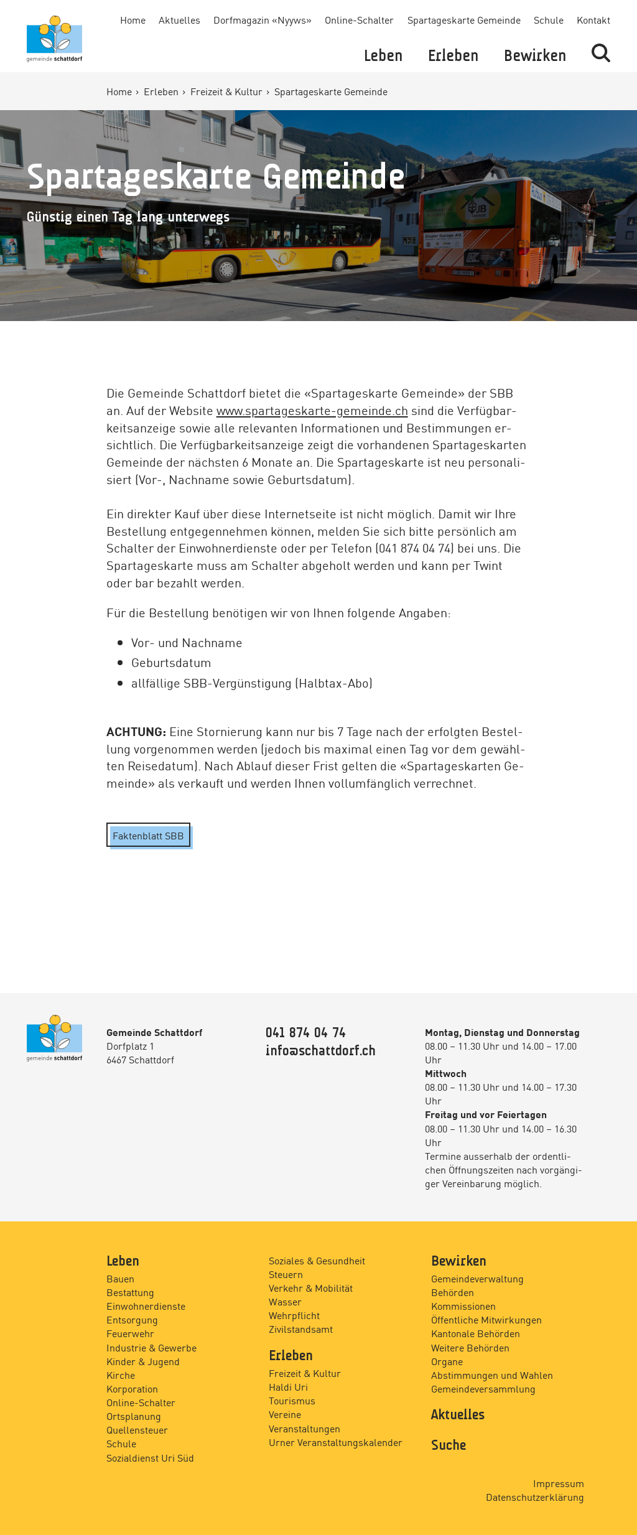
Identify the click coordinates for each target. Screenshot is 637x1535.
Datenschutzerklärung (535, 1496)
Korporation (132, 1388)
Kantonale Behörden (475, 1332)
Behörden (452, 1291)
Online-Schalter (359, 19)
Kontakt (593, 19)
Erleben (453, 57)
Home (133, 19)
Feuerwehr (130, 1332)
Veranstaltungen (304, 1428)
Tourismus (292, 1400)
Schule (549, 19)
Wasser (285, 1301)
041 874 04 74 (306, 1033)
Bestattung (130, 1291)
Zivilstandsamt (301, 1328)
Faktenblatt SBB (148, 835)
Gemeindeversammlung (483, 1388)
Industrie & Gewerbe (151, 1347)
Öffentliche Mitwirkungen (486, 1319)
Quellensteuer (137, 1429)
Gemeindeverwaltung (477, 1278)
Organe (447, 1360)
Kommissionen (463, 1305)
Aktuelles (179, 19)
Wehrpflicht (294, 1314)
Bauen (120, 1278)
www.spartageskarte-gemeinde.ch (312, 409)
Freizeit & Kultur (227, 90)
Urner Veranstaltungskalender (335, 1441)
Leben (383, 57)
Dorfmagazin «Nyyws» (262, 19)
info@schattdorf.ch (321, 1051)
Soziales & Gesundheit (317, 1260)
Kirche (120, 1374)
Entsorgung (132, 1319)
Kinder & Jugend (143, 1360)
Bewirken (535, 57)
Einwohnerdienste (145, 1305)
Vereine (285, 1413)
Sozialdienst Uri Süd (150, 1457)
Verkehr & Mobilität (311, 1287)
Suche (448, 1446)
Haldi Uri (288, 1386)
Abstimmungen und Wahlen (492, 1374)
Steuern (286, 1273)
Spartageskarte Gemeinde (464, 19)
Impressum (558, 1482)
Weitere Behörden (470, 1347)
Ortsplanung (133, 1415)
